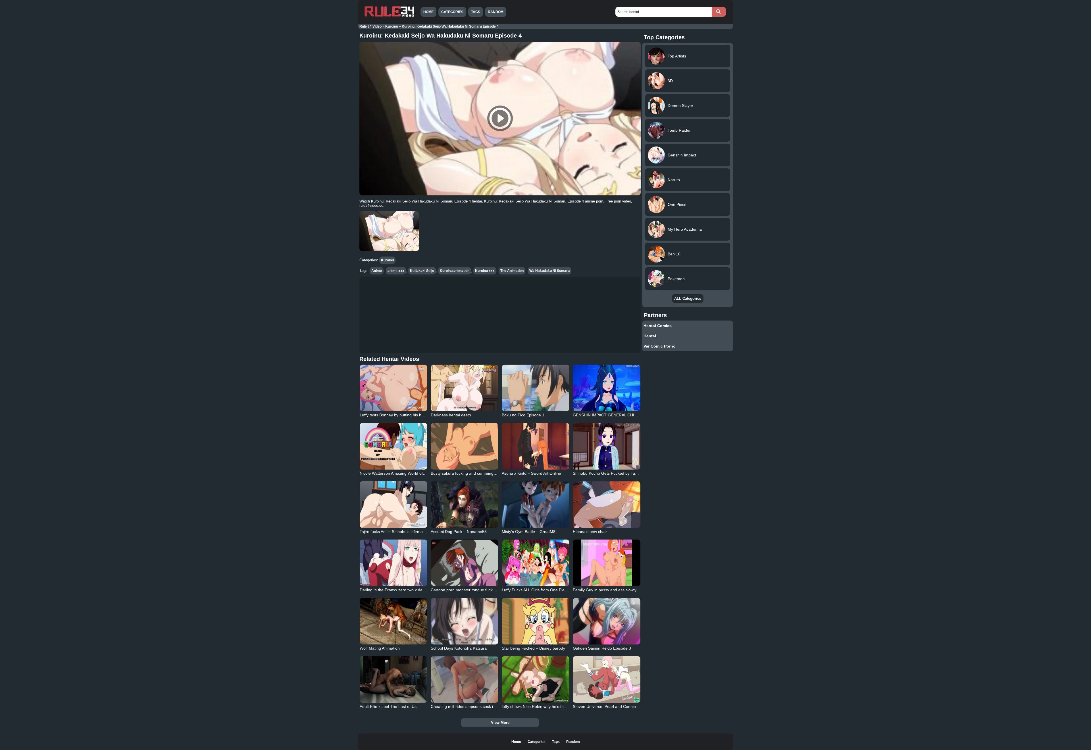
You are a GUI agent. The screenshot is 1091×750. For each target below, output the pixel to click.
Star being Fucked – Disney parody (533, 648)
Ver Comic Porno (660, 346)
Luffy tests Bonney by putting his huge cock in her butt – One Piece (420, 415)
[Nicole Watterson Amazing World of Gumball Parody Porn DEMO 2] (393, 446)
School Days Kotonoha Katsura (459, 648)
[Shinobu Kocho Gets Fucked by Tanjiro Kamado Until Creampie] (606, 446)
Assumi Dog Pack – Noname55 (459, 531)
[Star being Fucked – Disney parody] (535, 621)
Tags (475, 12)
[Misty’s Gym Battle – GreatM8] (535, 504)
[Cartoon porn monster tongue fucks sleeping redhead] (464, 563)
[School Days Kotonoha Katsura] (464, 621)
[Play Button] (500, 118)
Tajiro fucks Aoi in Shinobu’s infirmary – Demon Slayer (408, 531)
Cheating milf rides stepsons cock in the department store (482, 706)
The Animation (512, 271)
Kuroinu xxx (485, 271)
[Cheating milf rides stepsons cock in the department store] (464, 679)
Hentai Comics (658, 325)
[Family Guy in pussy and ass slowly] (606, 563)
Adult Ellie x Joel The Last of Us (388, 706)
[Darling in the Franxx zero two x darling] (393, 563)
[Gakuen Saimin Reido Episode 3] (606, 621)
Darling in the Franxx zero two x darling (395, 590)
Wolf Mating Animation (380, 648)
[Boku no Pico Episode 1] (535, 388)
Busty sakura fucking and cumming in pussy (470, 473)
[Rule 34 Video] (389, 16)
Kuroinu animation (454, 271)
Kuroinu (391, 26)
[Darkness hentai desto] (464, 388)
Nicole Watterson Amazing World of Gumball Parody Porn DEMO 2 (419, 473)
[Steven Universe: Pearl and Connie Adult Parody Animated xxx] (606, 679)
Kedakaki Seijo (422, 271)
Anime (376, 271)
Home (428, 12)
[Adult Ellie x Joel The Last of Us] (393, 679)
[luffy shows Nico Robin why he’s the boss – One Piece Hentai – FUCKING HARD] (535, 679)
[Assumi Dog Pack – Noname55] (464, 504)
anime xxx (396, 271)
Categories (452, 12)
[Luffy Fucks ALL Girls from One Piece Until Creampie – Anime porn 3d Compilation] (535, 563)
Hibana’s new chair (590, 531)
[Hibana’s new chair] (606, 504)
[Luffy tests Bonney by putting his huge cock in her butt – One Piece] (393, 388)
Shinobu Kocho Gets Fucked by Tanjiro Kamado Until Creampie (630, 473)
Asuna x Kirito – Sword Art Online (531, 473)
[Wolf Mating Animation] (393, 621)
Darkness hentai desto (451, 415)
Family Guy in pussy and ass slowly (604, 590)
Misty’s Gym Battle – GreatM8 (528, 531)
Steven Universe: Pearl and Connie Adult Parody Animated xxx (629, 706)
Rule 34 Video (370, 26)
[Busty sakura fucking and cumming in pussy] (464, 446)
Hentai (650, 336)
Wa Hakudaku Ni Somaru (549, 271)
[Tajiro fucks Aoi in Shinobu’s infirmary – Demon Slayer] (393, 504)
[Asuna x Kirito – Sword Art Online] (535, 446)
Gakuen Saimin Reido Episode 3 (602, 648)
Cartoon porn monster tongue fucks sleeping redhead (479, 590)
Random (495, 12)
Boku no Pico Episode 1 (523, 415)
